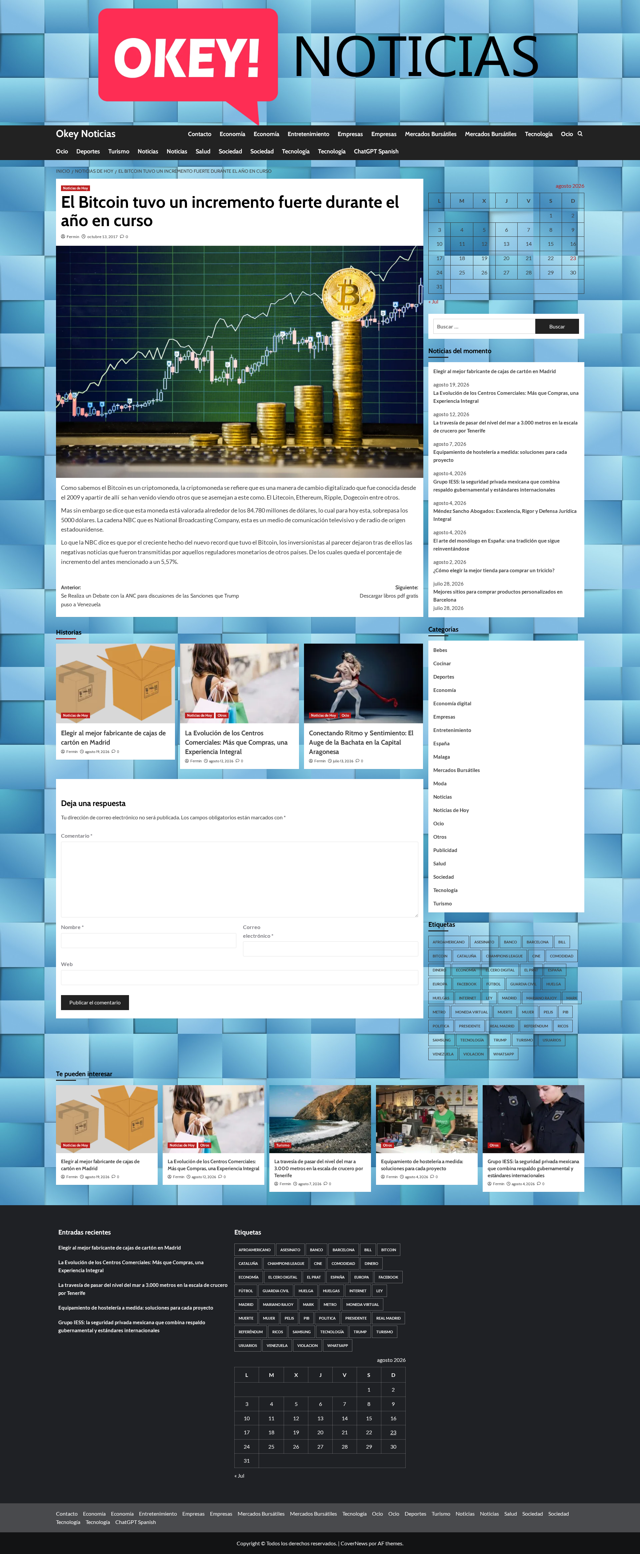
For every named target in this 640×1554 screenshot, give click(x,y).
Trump (500, 1040)
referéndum (536, 1026)
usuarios (552, 1040)
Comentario (76, 835)
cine (536, 956)
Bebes (440, 650)
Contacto (199, 134)
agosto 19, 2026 (97, 751)
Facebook (467, 984)
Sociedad (230, 151)
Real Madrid (502, 1026)
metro (439, 1012)
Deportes (88, 151)
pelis (548, 1012)
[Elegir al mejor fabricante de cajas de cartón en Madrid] (115, 683)
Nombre (72, 927)
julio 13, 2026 (343, 761)
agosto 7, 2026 (309, 1184)
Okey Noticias (86, 133)
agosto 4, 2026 (416, 1177)
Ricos (563, 1026)
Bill (562, 942)
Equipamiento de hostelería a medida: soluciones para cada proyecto (500, 456)
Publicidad (445, 850)
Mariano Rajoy (541, 998)
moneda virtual (471, 1012)
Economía (232, 134)
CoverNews (354, 1543)
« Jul (433, 301)
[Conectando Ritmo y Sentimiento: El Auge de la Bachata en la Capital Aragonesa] (363, 683)
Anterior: (150, 596)
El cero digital (500, 970)
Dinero (439, 970)
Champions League (504, 956)
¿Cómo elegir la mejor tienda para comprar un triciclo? (493, 570)
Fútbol (493, 984)
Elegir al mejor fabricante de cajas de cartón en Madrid (494, 371)
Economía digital (452, 703)
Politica (441, 1026)
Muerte (505, 1012)
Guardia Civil (523, 984)
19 (484, 258)
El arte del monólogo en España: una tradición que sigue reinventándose (496, 545)
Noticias (148, 151)
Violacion (473, 1054)
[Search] (580, 134)
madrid (509, 998)
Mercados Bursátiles (431, 134)
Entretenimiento (308, 134)
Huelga (553, 984)
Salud (203, 151)
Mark (571, 998)
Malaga (441, 757)
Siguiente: (389, 591)
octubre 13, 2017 (102, 236)
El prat (531, 970)
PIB (565, 1012)
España (441, 743)
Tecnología (539, 134)
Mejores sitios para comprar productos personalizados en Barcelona (498, 596)
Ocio (567, 134)
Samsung (442, 1040)
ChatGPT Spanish (376, 151)
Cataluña (466, 956)
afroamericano (449, 942)
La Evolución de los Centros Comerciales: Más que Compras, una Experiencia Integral (236, 742)
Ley (489, 998)
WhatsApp (503, 1054)
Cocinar (442, 663)
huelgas (441, 998)
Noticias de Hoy (75, 188)
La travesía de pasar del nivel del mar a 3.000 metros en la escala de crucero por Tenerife (505, 427)
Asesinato (484, 942)
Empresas (350, 134)
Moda (440, 783)
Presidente (469, 1026)
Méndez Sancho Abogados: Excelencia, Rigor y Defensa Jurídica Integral (505, 515)
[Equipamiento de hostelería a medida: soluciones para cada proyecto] (427, 1119)
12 (484, 243)
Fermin (73, 236)
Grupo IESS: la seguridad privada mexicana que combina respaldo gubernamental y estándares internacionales (496, 486)
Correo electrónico (258, 931)
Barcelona (538, 942)
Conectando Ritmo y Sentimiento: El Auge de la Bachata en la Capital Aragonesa (361, 742)
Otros (222, 715)
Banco (510, 942)
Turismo (118, 151)
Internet (467, 998)
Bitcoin (440, 956)
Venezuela (443, 1054)
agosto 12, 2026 (221, 761)
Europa (440, 984)
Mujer (528, 1012)
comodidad (561, 956)
